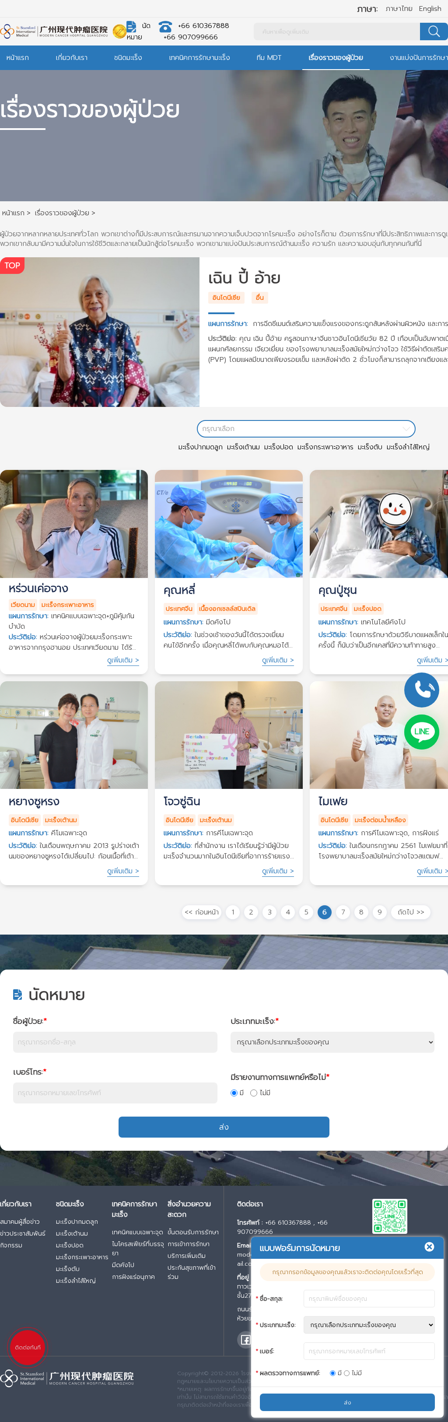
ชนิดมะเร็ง (128, 58)
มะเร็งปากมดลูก (200, 447)
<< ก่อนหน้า (202, 912)
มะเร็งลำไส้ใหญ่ (408, 447)
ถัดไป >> (411, 912)
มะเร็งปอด (278, 447)
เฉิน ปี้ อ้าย (244, 278)
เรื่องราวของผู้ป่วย (336, 58)
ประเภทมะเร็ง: (255, 1021)
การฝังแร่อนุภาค (133, 1277)
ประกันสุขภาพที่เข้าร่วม (192, 1272)
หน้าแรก (18, 58)
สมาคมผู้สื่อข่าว (20, 1221)
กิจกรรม (11, 1245)
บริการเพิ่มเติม (187, 1256)
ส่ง (224, 1127)
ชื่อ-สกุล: (271, 1298)
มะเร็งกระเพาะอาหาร (326, 447)
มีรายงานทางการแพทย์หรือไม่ (280, 1077)
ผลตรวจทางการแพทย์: (290, 1373)
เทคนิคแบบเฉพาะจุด (137, 1232)
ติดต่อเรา (250, 1204)
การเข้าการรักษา (189, 1244)
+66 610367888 (203, 26)
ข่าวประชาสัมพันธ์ (23, 1233)
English (430, 9)
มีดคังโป (123, 1265)
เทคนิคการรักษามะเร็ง (199, 58)
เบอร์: (267, 1351)
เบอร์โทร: (29, 1072)
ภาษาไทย (399, 9)
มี (242, 1093)
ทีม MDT (269, 58)
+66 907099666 (191, 37)
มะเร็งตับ (370, 447)
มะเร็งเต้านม (243, 447)
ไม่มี (264, 1093)
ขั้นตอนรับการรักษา (193, 1232)
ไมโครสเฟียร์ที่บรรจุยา (138, 1249)
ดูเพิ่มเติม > (123, 660)
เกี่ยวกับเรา (72, 58)
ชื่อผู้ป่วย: (30, 1021)
